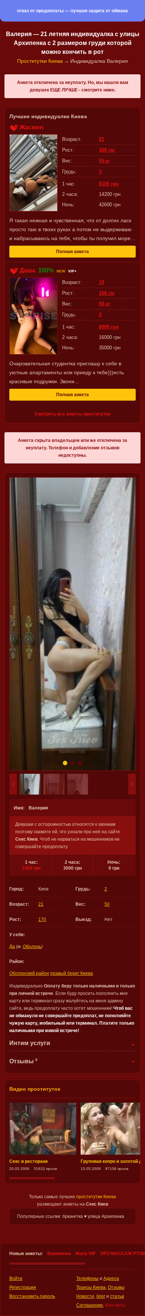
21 (41, 904)
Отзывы (116, 1287)
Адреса (111, 1278)
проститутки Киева (96, 1196)
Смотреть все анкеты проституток (72, 414)
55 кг (104, 161)
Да (12, 946)
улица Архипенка (106, 1216)
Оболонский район (29, 973)
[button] (13, 784)
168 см (107, 150)
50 (107, 904)
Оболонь (32, 946)
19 (101, 282)
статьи (117, 1296)
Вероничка (59, 1253)
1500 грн (31, 868)
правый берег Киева (71, 973)
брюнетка (72, 1216)
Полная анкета (72, 251)
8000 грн (109, 327)
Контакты (115, 1305)
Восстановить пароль (32, 1296)
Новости (85, 1296)
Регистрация (22, 1287)
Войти (15, 1278)
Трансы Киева (91, 1287)
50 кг (104, 304)
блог (100, 1296)
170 (42, 919)
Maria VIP (85, 1253)
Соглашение (89, 1305)
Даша (27, 270)
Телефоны (87, 1278)
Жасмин (32, 127)
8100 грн (109, 184)
